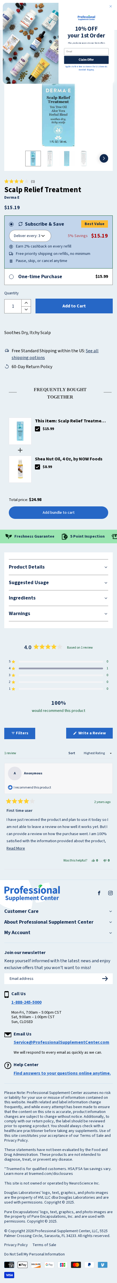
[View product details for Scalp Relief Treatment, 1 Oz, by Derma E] (20, 431)
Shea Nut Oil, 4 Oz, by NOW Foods (69, 459)
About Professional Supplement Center (48, 922)
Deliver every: (25, 236)
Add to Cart (74, 306)
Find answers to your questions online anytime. (62, 1073)
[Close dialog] (110, 6)
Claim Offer (86, 60)
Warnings (19, 613)
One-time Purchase (40, 276)
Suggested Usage (29, 582)
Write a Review (95, 734)
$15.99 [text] (48, 429)
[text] (58, 392)
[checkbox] (37, 428)
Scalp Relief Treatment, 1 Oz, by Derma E (71, 421)
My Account (17, 933)
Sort (72, 753)
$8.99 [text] (47, 467)
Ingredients (22, 597)
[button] (19, 182)
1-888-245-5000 (26, 1002)
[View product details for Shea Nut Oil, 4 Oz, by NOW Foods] (20, 469)
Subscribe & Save (44, 224)
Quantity (11, 293)
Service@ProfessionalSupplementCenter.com (61, 1042)
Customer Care (21, 911)
